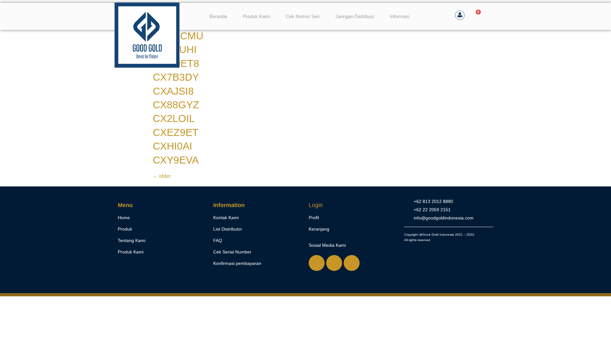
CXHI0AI (172, 146)
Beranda (218, 16)
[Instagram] (334, 263)
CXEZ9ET (176, 132)
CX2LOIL (174, 118)
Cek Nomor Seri (303, 16)
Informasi (399, 16)
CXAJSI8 (173, 91)
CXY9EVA (176, 160)
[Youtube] (352, 263)
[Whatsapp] (317, 263)
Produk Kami (256, 16)
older (162, 176)
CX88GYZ (176, 105)
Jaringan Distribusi (354, 16)
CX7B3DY (176, 77)
